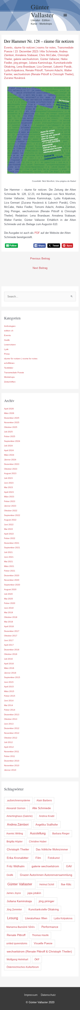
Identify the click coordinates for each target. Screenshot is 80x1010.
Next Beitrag (40, 267)
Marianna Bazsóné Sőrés (20, 927)
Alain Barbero (44, 800)
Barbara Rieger (61, 833)
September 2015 (12, 677)
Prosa (7, 354)
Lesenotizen (10, 344)
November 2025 (11, 422)
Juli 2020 (8, 594)
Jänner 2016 (10, 673)
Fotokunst (54, 857)
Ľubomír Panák (63, 66)
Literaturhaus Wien (36, 918)
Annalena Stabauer (26, 55)
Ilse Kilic (66, 884)
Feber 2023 (9, 501)
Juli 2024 (8, 446)
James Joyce (13, 893)
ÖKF (36, 959)
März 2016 (9, 668)
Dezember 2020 (11, 575)
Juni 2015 (9, 682)
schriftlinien (9, 363)
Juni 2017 (9, 640)
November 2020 (11, 580)
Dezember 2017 (11, 631)
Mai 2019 (8, 612)
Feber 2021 (9, 571)
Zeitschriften (10, 382)
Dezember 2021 (11, 543)
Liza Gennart (44, 66)
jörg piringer (20, 62)
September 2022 (12, 515)
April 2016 (9, 663)
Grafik (7, 340)
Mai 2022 (8, 529)
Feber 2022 (9, 538)
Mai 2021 (8, 561)
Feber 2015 (9, 696)
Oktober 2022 (10, 510)
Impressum (31, 994)
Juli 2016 (8, 659)
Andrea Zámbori (18, 824)
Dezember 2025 (11, 418)
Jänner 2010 (10, 770)
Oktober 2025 (10, 427)
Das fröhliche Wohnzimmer (52, 849)
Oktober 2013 (10, 719)
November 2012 (11, 733)
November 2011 (11, 751)
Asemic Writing (14, 833)
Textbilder (8, 368)
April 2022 (9, 534)
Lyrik (6, 349)
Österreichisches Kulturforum (23, 967)
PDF (37, 232)
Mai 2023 (8, 487)
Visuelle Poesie (43, 943)
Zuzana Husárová (14, 77)
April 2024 (9, 450)
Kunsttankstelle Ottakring (44, 909)
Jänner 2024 (10, 459)
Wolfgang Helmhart (17, 959)
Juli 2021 (8, 552)
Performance (49, 926)
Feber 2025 (9, 436)
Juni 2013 (9, 724)
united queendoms (16, 943)
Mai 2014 (8, 705)
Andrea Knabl (46, 816)
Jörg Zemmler (14, 909)
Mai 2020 (8, 599)
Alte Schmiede (49, 51)
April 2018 (9, 626)
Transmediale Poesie (14, 372)
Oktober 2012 (10, 738)
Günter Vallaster (42, 10)
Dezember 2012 (11, 728)
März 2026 (9, 413)
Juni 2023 (9, 483)
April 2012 (9, 747)
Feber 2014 (9, 710)
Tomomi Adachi (53, 70)
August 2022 (10, 520)
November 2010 (11, 765)
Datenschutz (48, 994)
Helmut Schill (46, 884)
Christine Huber (38, 841)
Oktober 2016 (10, 654)
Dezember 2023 (11, 464)
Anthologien (10, 326)
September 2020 (12, 585)
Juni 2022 (9, 524)
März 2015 (9, 691)
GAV (69, 866)
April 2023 (9, 492)
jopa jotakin (34, 893)
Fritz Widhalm (16, 866)
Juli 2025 (8, 432)
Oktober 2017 (10, 636)
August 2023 (10, 473)
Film (38, 857)
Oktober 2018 (10, 617)
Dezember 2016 (11, 649)
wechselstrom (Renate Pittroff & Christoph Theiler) (43, 74)
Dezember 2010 (11, 761)
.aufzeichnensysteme (18, 800)
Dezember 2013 (11, 714)
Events (8, 47)
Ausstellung (38, 833)
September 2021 (12, 547)
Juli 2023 (8, 478)
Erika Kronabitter (18, 857)
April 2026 (9, 409)
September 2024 (12, 441)
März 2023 (9, 496)
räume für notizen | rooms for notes (35, 47)
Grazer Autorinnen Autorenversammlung (46, 874)
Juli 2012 (8, 742)
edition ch (8, 330)
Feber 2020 (9, 603)
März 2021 (9, 566)
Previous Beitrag (40, 258)
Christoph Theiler (18, 849)
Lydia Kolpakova (14, 70)
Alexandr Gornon (15, 808)
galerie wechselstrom (26, 59)
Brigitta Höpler (15, 841)
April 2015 (9, 686)
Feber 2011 (9, 756)
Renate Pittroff (34, 70)
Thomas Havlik (40, 935)
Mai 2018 (8, 622)
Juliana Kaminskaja (40, 62)
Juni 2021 (9, 557)
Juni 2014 (9, 700)
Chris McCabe (47, 55)
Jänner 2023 (10, 506)
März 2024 (9, 455)
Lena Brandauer (26, 66)
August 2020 (10, 589)
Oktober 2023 (10, 469)
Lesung (12, 918)
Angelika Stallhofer (46, 824)
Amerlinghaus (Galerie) (20, 816)
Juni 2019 (9, 608)
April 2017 (9, 645)
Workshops (9, 377)
